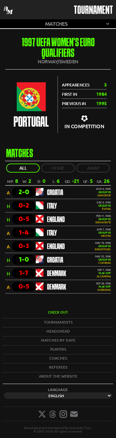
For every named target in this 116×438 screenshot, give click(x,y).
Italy (52, 206)
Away (93, 168)
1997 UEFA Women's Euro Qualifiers (58, 48)
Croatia (55, 192)
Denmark (56, 273)
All (23, 168)
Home (58, 168)
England (56, 219)
